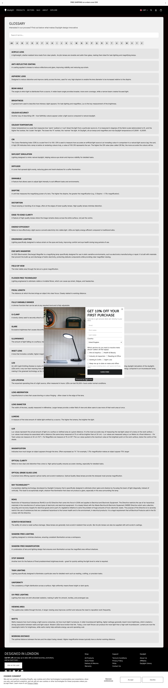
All (12, 43)
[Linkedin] (22, 671)
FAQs (114, 663)
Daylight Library (146, 663)
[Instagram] (10, 671)
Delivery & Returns (91, 663)
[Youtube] (14, 671)
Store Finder (89, 661)
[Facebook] (6, 671)
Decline (152, 680)
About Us (143, 658)
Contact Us (116, 666)
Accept (130, 680)
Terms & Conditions (119, 658)
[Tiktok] (18, 671)
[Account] (155, 10)
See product (92, 3)
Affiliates (143, 661)
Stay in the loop (13, 665)
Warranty (88, 666)
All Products (89, 658)
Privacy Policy (33, 683)
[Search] (151, 10)
